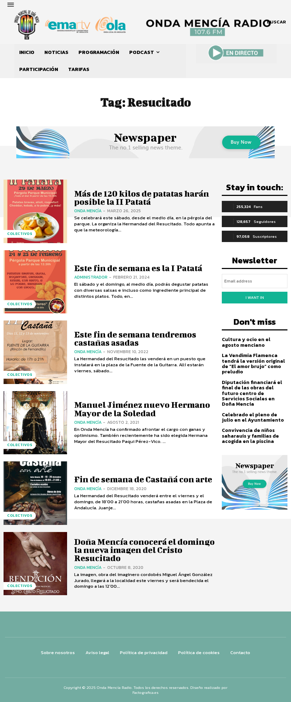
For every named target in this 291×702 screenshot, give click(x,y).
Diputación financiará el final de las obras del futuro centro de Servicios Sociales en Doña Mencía (252, 393)
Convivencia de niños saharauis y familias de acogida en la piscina (250, 436)
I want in (255, 297)
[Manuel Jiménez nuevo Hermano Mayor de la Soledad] (35, 423)
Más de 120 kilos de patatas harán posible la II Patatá (141, 197)
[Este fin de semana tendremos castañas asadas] (35, 352)
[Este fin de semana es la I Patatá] (35, 282)
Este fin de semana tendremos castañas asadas (135, 338)
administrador (91, 277)
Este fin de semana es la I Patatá (138, 268)
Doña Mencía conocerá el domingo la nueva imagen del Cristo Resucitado (144, 550)
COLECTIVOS (19, 233)
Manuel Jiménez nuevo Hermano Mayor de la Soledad (142, 409)
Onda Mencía (87, 211)
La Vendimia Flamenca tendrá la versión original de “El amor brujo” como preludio (253, 363)
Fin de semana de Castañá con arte (143, 479)
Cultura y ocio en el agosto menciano (246, 342)
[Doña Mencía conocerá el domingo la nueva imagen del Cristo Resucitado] (35, 564)
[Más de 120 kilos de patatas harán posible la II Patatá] (35, 211)
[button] (276, 22)
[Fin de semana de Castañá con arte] (35, 493)
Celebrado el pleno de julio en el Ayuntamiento (253, 417)
